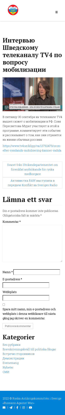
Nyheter (8, 367)
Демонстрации (13, 358)
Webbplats (10, 292)
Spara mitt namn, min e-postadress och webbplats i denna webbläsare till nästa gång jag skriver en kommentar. (29, 313)
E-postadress (12, 279)
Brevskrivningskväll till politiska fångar (29, 349)
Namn (8, 272)
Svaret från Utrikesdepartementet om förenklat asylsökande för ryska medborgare (32, 169)
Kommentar (12, 221)
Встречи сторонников (18, 354)
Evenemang (11, 363)
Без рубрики (11, 345)
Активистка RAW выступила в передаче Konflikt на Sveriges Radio (32, 183)
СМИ (6, 372)
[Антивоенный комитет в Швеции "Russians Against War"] (13, 9)
